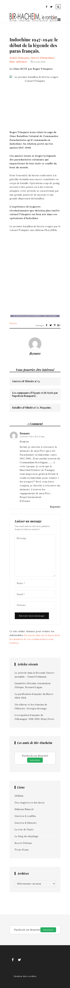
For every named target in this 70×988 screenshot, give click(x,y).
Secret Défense (23, 843)
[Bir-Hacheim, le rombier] (33, 20)
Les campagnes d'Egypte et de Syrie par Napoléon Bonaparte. (35, 394)
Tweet (13, 323)
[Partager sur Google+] (58, 325)
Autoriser (35, 760)
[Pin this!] (54, 325)
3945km (19, 795)
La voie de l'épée (24, 829)
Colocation (52, 316)
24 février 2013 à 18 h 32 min (32, 436)
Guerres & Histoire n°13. (26, 381)
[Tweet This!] (50, 325)
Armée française (19, 57)
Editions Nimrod (24, 809)
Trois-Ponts (22, 849)
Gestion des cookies (25, 976)
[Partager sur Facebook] (46, 325)
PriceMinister (36, 316)
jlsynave (35, 353)
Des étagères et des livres (30, 802)
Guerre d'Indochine (42, 57)
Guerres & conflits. (25, 816)
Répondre (55, 506)
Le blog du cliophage (27, 836)
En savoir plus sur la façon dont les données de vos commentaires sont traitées (35, 639)
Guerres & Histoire (26, 822)
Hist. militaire (18, 61)
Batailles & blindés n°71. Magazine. (32, 407)
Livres (45, 316)
